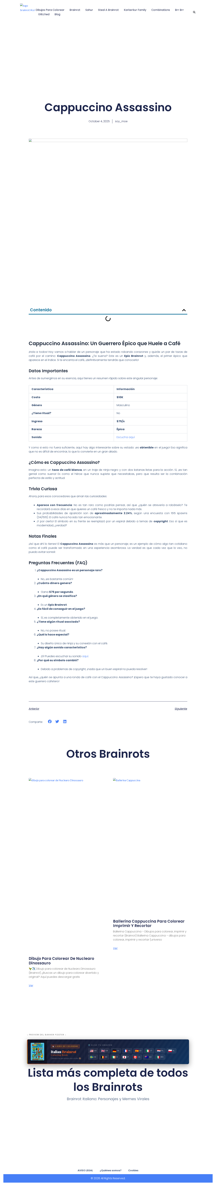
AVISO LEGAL (85, 1170)
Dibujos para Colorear (50, 10)
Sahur (89, 10)
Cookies (133, 1170)
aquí (85, 656)
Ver (31, 985)
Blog (57, 14)
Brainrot (75, 10)
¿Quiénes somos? (111, 1170)
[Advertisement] (108, 56)
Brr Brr (179, 10)
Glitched (43, 14)
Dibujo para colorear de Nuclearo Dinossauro (61, 961)
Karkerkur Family (135, 10)
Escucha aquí (126, 437)
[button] (194, 12)
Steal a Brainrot (108, 10)
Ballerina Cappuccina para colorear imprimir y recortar (149, 923)
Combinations (160, 10)
